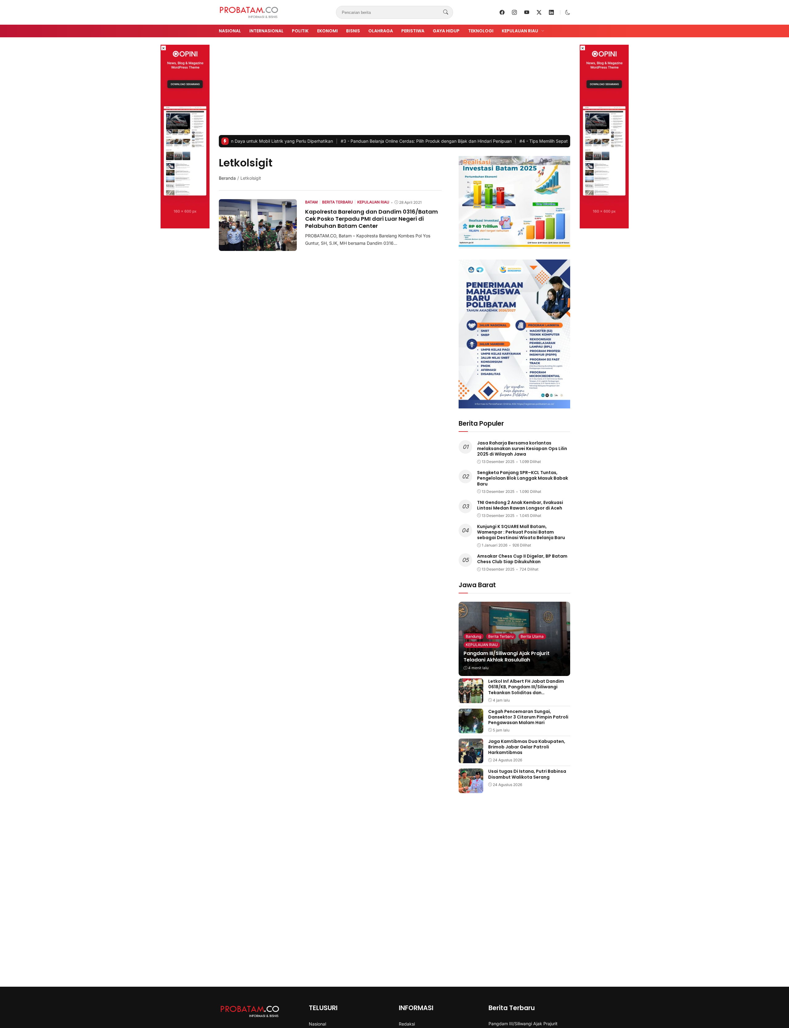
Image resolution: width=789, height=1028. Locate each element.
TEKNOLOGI (480, 31)
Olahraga (380, 31)
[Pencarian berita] (445, 12)
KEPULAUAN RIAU (482, 644)
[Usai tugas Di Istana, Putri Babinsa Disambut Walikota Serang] (471, 789)
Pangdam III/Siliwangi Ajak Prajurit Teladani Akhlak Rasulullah (507, 656)
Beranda (227, 178)
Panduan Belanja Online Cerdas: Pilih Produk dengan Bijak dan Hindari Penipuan (387, 141)
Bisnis (353, 31)
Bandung (473, 636)
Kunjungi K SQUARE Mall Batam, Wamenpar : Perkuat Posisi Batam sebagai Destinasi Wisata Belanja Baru (521, 532)
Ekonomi (327, 31)
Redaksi (407, 1023)
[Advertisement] (394, 89)
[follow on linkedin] (551, 12)
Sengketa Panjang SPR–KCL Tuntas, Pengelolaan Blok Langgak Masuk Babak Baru (522, 478)
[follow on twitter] (539, 12)
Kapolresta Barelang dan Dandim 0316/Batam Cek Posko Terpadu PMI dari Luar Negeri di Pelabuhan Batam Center (371, 219)
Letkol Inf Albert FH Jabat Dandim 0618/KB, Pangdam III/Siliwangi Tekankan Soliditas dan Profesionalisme (526, 689)
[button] (567, 12)
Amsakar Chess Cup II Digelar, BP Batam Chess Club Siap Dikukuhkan (522, 559)
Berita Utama (532, 636)
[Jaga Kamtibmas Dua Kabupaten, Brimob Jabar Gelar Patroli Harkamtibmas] (471, 759)
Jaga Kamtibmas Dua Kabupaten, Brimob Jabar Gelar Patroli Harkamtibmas (526, 747)
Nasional (230, 31)
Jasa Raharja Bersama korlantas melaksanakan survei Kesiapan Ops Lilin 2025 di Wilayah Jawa (522, 448)
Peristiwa (412, 31)
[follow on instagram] (514, 12)
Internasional (266, 31)
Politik (300, 31)
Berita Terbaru (500, 636)
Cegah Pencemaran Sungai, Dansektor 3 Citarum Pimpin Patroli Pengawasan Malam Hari (528, 717)
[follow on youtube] (526, 12)
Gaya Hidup (446, 31)
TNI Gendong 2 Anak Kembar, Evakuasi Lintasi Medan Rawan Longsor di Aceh (520, 505)
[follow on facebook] (502, 12)
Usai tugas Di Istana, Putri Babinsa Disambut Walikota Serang (527, 774)
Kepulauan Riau (520, 31)
